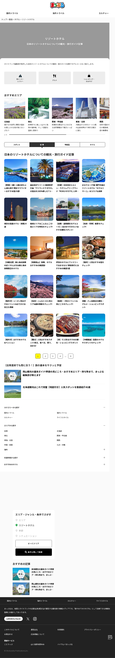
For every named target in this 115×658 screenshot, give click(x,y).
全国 (6, 431)
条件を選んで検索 (35, 552)
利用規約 (61, 629)
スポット (16, 144)
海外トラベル (58, 13)
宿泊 (10, 19)
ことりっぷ (8, 644)
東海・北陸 (8, 440)
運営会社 (34, 629)
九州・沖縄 (61, 445)
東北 (6, 435)
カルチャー (104, 13)
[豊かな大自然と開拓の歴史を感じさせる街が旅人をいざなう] (14, 115)
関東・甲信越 (62, 435)
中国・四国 (8, 445)
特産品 (67, 144)
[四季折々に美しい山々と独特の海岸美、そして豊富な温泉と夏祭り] (38, 115)
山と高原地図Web (37, 644)
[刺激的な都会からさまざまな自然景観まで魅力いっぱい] (62, 115)
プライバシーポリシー (92, 629)
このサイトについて (11, 629)
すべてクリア (33, 544)
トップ (4, 19)
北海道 (59, 431)
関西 (58, 440)
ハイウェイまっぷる (65, 644)
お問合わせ (8, 634)
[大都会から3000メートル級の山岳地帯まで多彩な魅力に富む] (86, 115)
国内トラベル (12, 13)
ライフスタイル (63, 417)
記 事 (42, 144)
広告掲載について (37, 634)
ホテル (17, 19)
